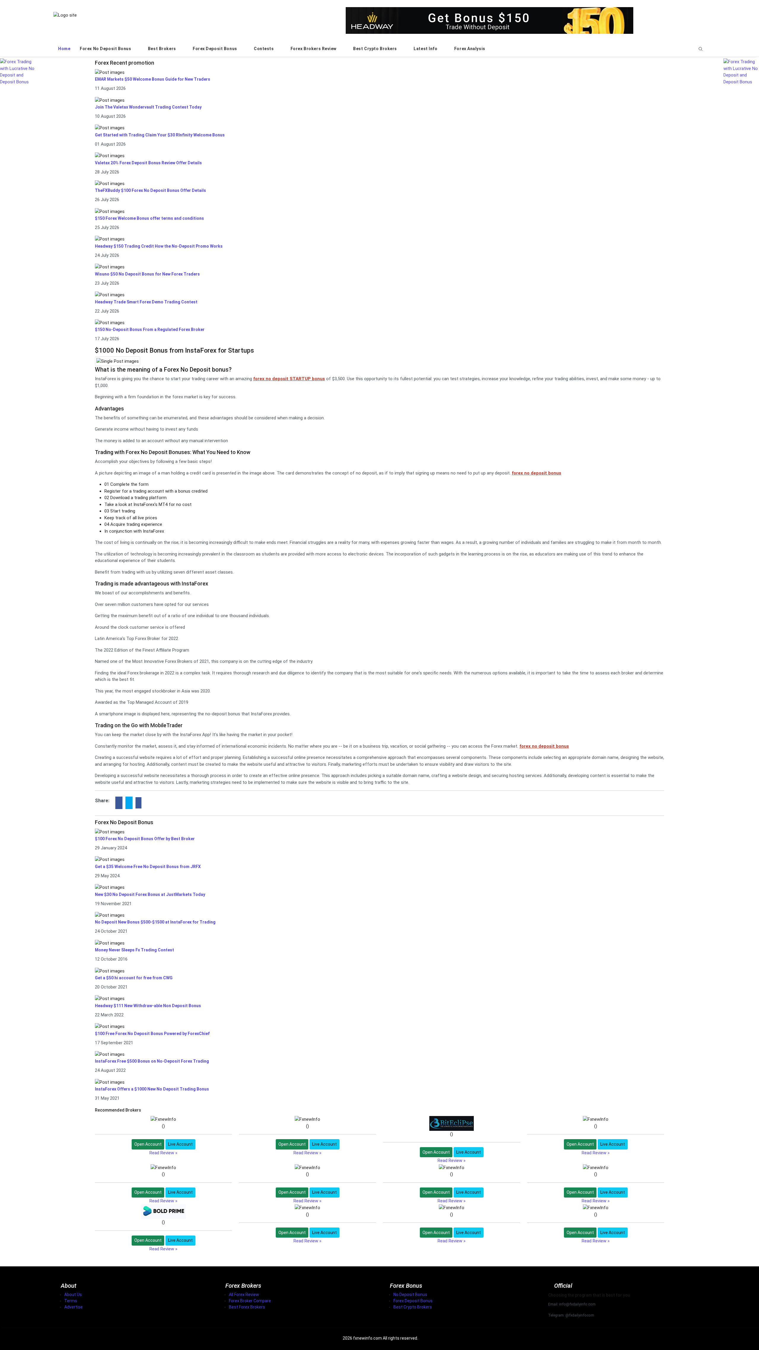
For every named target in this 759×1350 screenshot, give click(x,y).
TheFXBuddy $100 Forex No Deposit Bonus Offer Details (150, 190)
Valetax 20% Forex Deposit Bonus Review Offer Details (148, 162)
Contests (264, 48)
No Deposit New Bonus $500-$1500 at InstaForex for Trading (155, 922)
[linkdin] (138, 802)
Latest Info (426, 48)
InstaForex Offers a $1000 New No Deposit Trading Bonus (152, 1089)
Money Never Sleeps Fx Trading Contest (134, 950)
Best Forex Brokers (247, 1307)
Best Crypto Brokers (375, 48)
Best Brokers (162, 48)
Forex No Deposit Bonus (106, 48)
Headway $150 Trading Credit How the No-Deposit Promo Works (159, 246)
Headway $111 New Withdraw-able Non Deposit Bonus (148, 1005)
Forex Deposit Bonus (215, 48)
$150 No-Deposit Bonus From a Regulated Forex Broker (150, 329)
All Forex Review (244, 1294)
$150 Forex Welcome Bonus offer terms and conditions (149, 218)
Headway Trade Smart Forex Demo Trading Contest (146, 302)
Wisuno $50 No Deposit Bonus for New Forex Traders (147, 274)
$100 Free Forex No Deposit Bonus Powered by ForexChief (152, 1033)
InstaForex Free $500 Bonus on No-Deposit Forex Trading (152, 1061)
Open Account (148, 1144)
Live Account (180, 1144)
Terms (70, 1300)
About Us (73, 1294)
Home (64, 48)
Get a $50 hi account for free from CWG (134, 977)
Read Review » (163, 1152)
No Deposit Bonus (410, 1294)
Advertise (73, 1307)
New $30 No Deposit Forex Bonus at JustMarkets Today (150, 894)
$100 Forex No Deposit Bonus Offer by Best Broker (145, 838)
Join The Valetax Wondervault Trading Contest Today (148, 107)
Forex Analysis (470, 48)
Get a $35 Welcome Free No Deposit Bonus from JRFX (148, 866)
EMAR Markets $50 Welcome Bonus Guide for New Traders (152, 79)
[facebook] (118, 803)
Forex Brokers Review (314, 48)
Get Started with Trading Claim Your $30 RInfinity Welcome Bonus (160, 135)
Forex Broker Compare (250, 1300)
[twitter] (129, 803)
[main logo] (65, 14)
